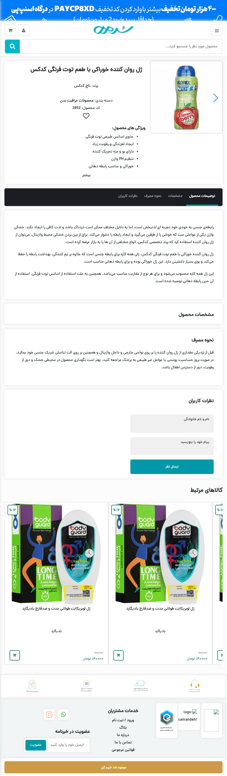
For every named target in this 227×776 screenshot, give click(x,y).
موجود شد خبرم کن (113, 767)
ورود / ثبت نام (123, 721)
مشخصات (175, 196)
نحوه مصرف (152, 196)
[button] (157, 98)
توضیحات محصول (202, 196)
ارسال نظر (172, 466)
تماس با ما (123, 743)
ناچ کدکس (82, 86)
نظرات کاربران (127, 196)
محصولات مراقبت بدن (77, 101)
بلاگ (123, 728)
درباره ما (123, 735)
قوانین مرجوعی (123, 750)
